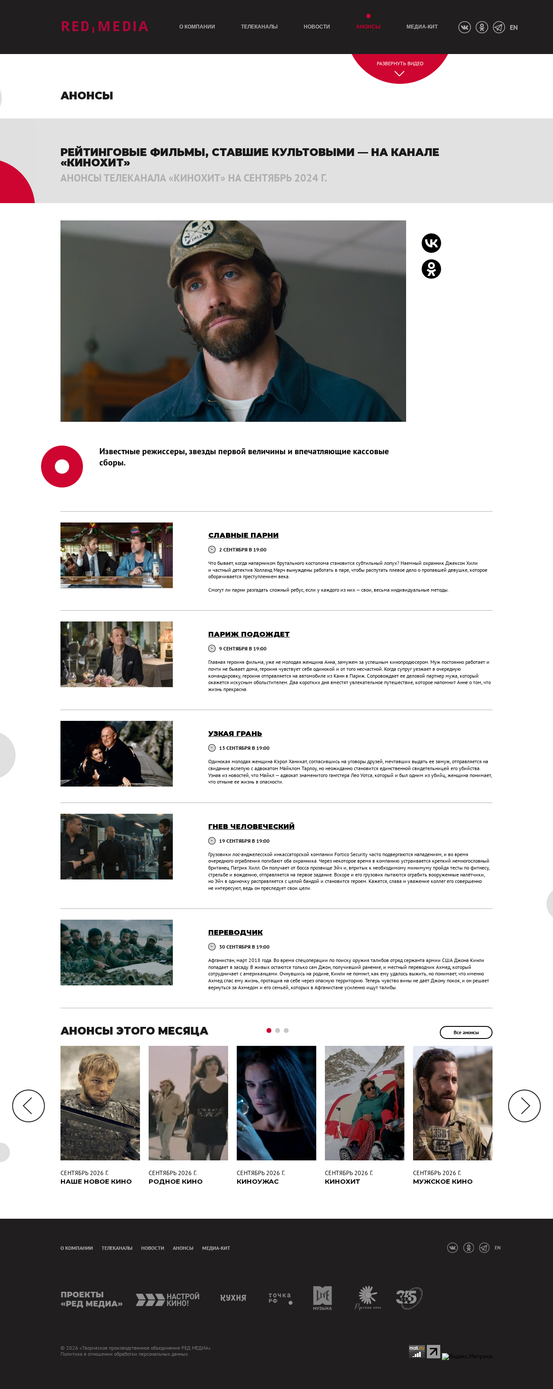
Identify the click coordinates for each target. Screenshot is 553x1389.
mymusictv (323, 1298)
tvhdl (281, 1298)
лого (104, 27)
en (514, 27)
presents (91, 1298)
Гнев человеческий (251, 826)
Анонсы (368, 27)
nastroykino (168, 1298)
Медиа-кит (422, 27)
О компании (197, 27)
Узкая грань (235, 734)
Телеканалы (259, 27)
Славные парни (243, 535)
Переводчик (235, 932)
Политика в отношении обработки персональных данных (124, 1354)
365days (409, 1298)
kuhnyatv (234, 1298)
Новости (317, 27)
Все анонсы (466, 1032)
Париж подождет (249, 634)
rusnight (368, 1298)
